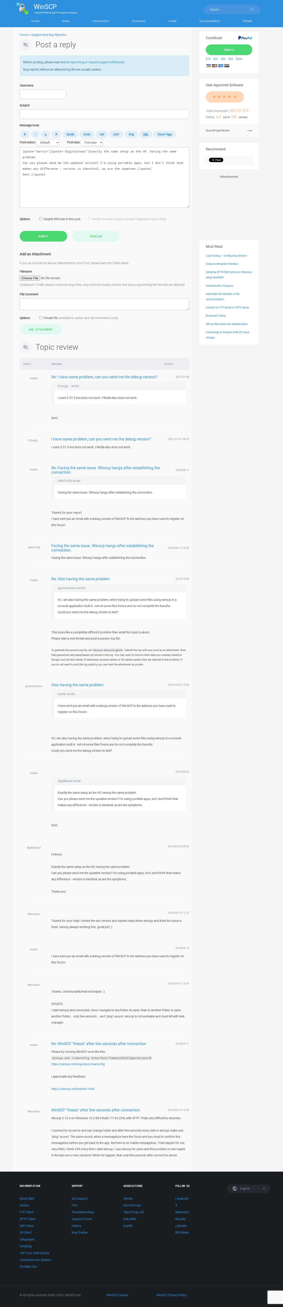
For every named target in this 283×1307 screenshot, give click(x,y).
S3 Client (25, 1232)
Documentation (209, 21)
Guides (24, 1205)
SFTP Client (27, 1219)
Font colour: (28, 142)
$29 (215, 59)
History (76, 1226)
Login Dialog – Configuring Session (226, 255)
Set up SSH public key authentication (227, 324)
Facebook (182, 1199)
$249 (239, 59)
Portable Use (28, 1267)
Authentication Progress (219, 285)
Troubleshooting (83, 1212)
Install (172, 21)
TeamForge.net (133, 1212)
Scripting (26, 1246)
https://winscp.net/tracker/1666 (73, 1089)
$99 (230, 59)
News (66, 21)
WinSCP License (117, 1295)
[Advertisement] (229, 206)
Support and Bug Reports (48, 35)
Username (26, 85)
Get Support (80, 1199)
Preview (96, 236)
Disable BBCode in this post (62, 219)
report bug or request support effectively (97, 62)
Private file (81, 318)
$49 (223, 59)
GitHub (128, 1199)
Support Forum (82, 1219)
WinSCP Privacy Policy (171, 1295)
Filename (26, 271)
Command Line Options (35, 1260)
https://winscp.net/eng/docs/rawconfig (78, 1064)
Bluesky (180, 1219)
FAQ (74, 1205)
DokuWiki (129, 1219)
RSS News (182, 1232)
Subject (25, 105)
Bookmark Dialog (216, 315)
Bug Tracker (80, 1232)
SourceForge (132, 1205)
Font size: (73, 142)
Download (138, 21)
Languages (27, 1239)
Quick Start (27, 1199)
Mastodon (182, 1212)
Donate (229, 50)
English (244, 1188)
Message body (29, 125)
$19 (208, 59)
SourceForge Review (217, 130)
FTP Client (26, 1212)
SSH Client (27, 1226)
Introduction (101, 21)
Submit (43, 236)
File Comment (29, 294)
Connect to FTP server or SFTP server (227, 307)
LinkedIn (181, 1226)
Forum (247, 21)
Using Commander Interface (222, 263)
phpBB (128, 1226)
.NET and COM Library (34, 1253)
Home (35, 21)
